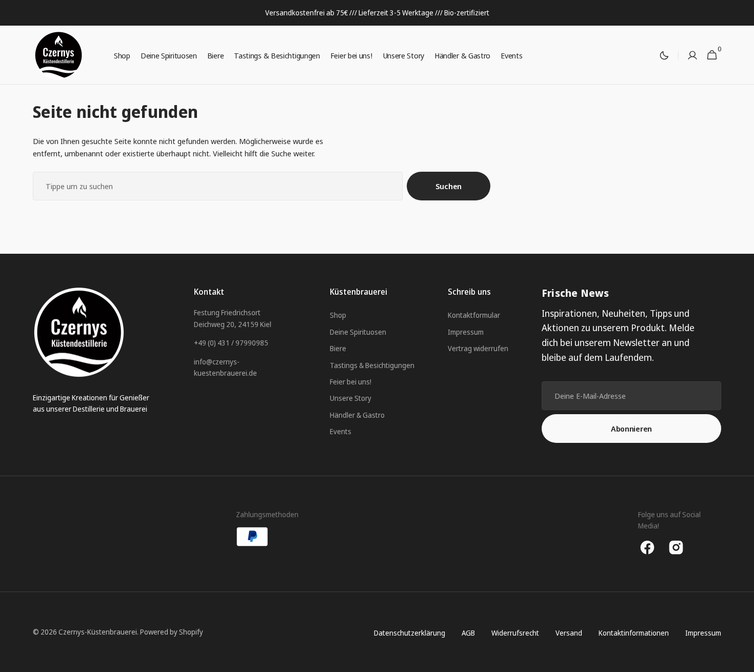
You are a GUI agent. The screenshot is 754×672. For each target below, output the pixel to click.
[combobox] (218, 186)
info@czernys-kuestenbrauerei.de (225, 367)
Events (340, 431)
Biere (338, 348)
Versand (568, 633)
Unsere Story (350, 398)
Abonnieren (631, 428)
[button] (692, 55)
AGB (468, 633)
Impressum (466, 332)
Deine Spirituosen (358, 332)
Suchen (448, 186)
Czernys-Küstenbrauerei (97, 632)
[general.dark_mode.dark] (664, 55)
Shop (338, 315)
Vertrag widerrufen (478, 348)
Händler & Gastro (357, 415)
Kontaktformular (474, 315)
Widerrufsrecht (515, 633)
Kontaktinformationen (634, 633)
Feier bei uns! (350, 381)
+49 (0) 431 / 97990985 (231, 343)
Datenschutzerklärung (409, 633)
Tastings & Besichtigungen (372, 365)
